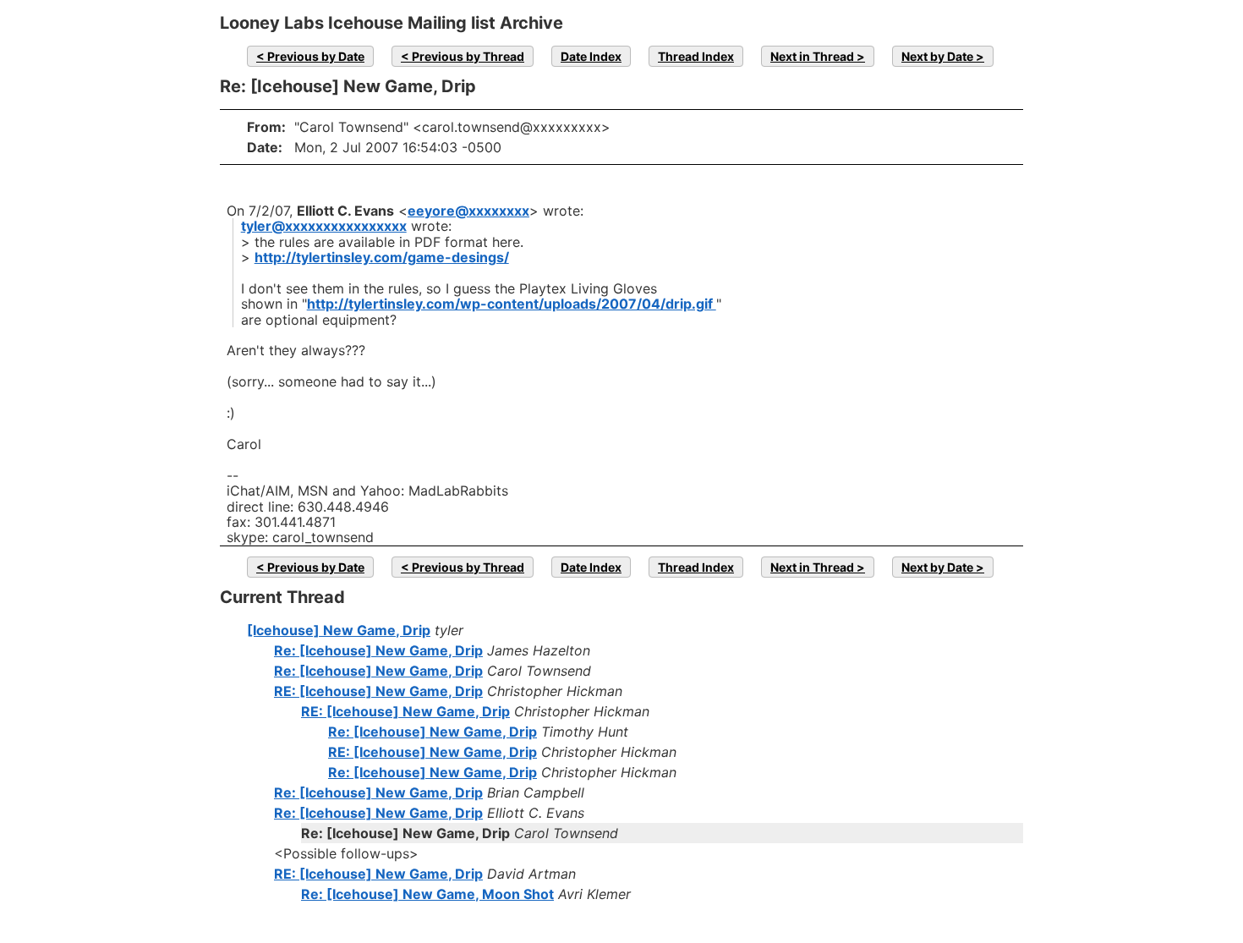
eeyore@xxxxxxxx (468, 210)
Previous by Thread (468, 56)
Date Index (591, 56)
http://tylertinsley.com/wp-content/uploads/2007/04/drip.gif (511, 303)
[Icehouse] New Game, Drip (338, 630)
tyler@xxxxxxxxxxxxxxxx (324, 225)
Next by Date (937, 56)
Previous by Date (315, 56)
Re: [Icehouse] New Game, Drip (378, 650)
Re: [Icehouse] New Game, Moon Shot (427, 893)
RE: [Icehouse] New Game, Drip (378, 691)
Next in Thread (812, 56)
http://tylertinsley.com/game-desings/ (382, 257)
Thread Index (696, 56)
